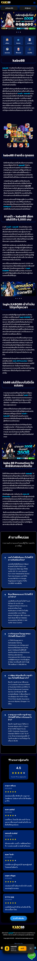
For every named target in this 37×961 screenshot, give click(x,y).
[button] (34, 2)
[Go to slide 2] (17, 298)
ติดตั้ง (22, 948)
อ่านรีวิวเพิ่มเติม (18, 918)
